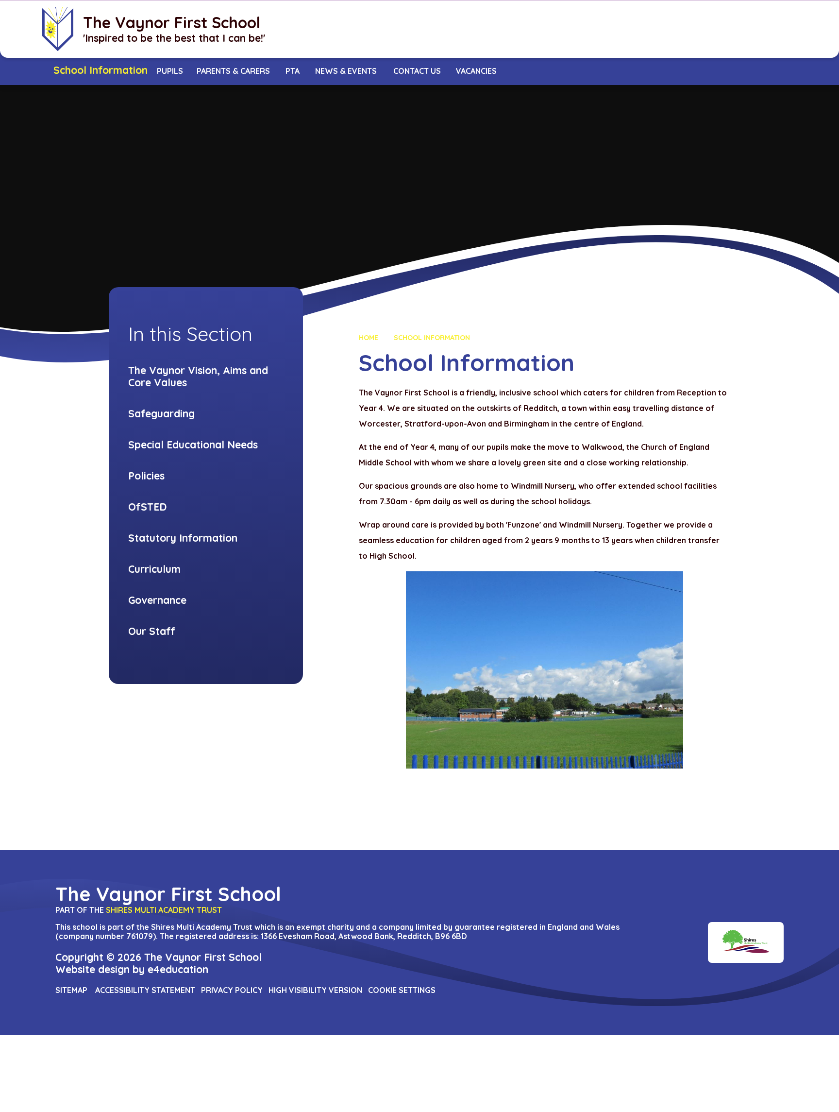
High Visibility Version (315, 990)
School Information (432, 337)
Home (368, 337)
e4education (178, 969)
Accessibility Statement (145, 990)
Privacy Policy (232, 990)
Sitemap (71, 990)
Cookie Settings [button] (402, 990)
